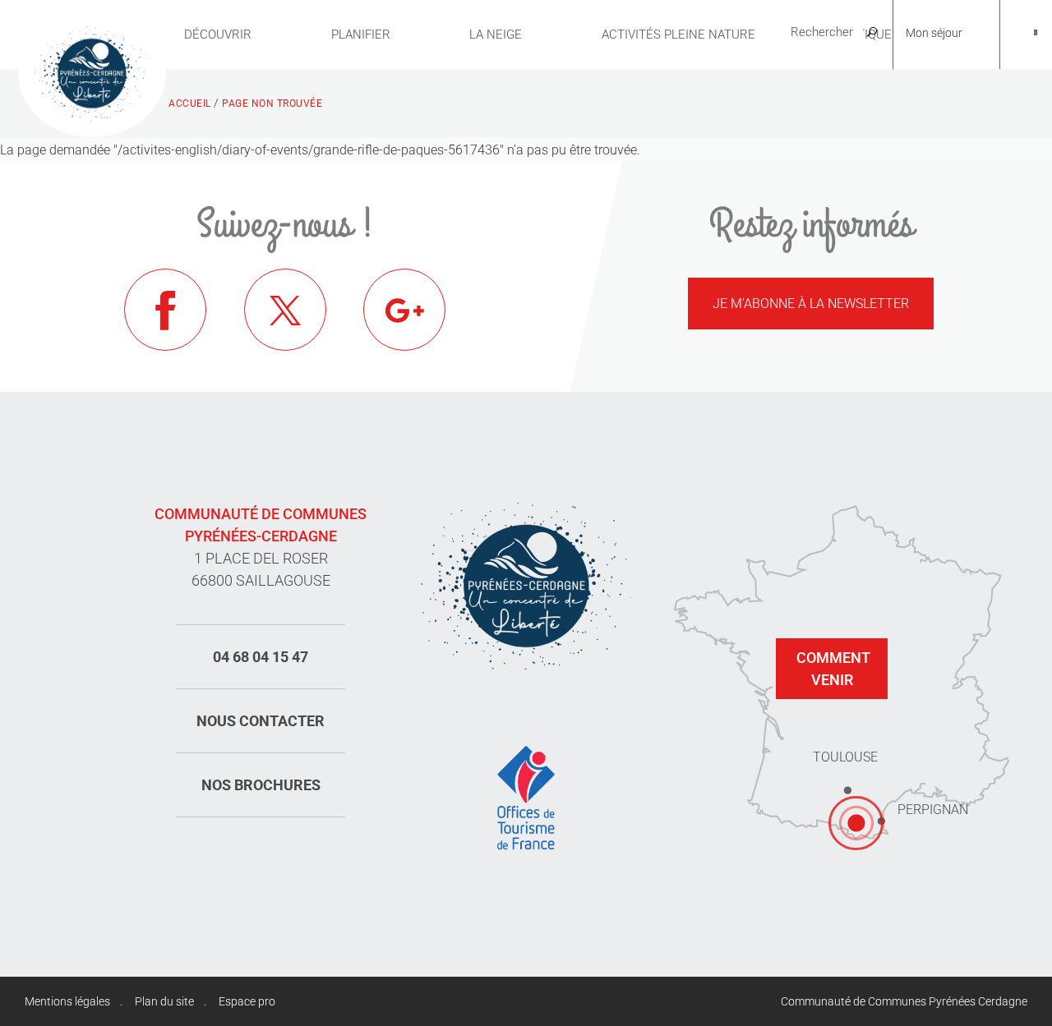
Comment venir (833, 668)
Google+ (404, 310)
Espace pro (247, 1001)
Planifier (360, 34)
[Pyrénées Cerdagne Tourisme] (92, 71)
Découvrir (217, 34)
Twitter (285, 310)
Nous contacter (260, 720)
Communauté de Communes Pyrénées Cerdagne (904, 1001)
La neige (495, 34)
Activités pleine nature (678, 34)
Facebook (165, 310)
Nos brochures (261, 785)
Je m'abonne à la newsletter (811, 303)
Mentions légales (67, 1001)
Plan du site (164, 1001)
